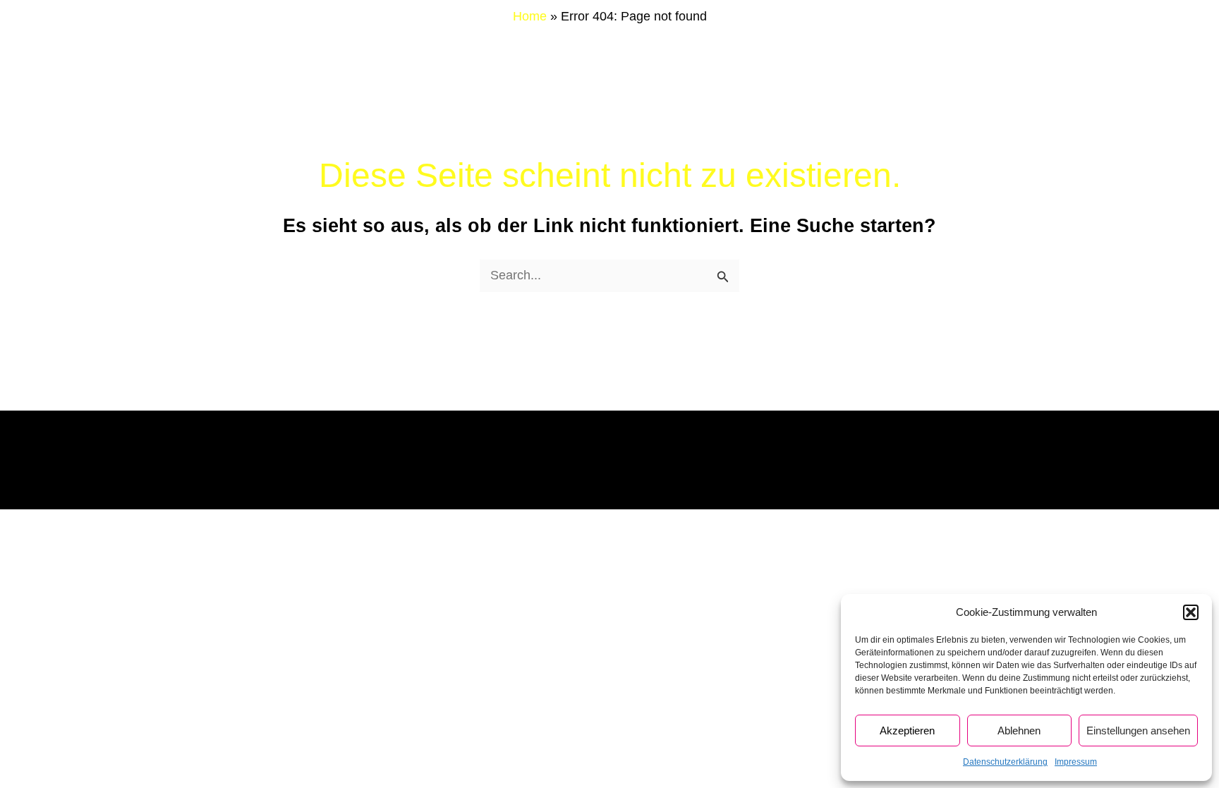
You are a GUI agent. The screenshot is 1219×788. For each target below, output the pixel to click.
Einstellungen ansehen (1138, 731)
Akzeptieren (907, 731)
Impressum (1076, 762)
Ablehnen (1019, 731)
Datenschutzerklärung (1005, 762)
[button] (1191, 612)
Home (530, 16)
